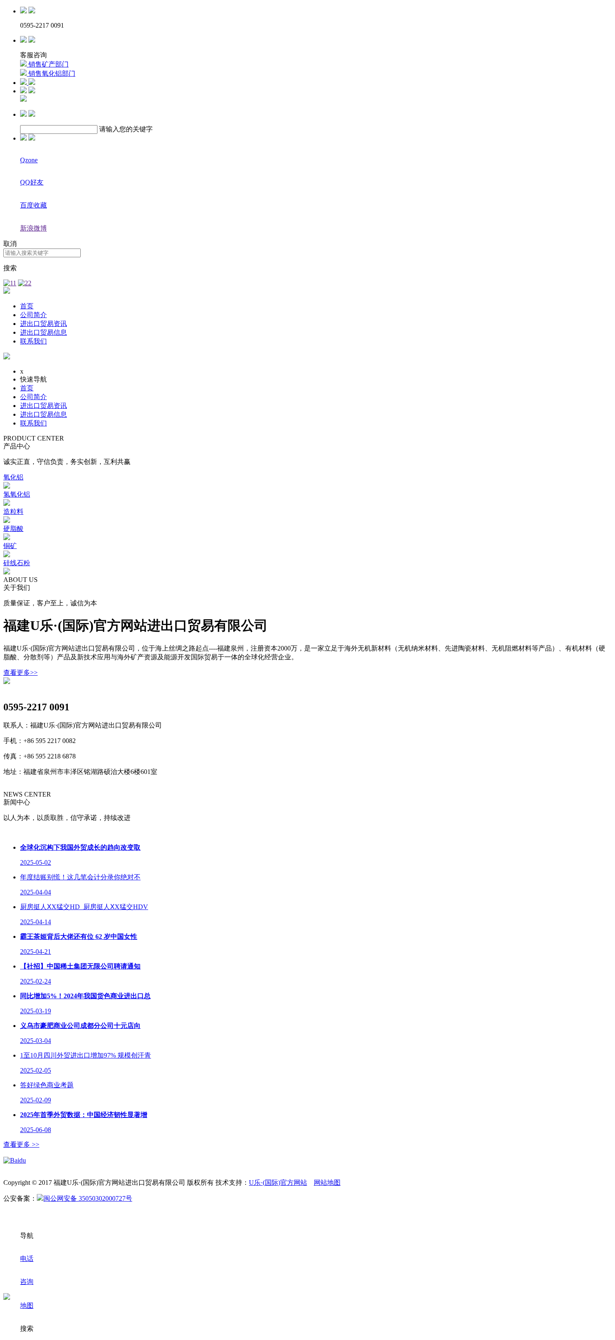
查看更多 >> (21, 1144)
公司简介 (33, 314)
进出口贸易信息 (43, 332)
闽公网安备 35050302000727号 (88, 1198)
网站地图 (327, 1182)
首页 (26, 306)
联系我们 (33, 341)
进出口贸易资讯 (43, 323)
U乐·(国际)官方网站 (278, 1182)
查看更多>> (20, 672)
